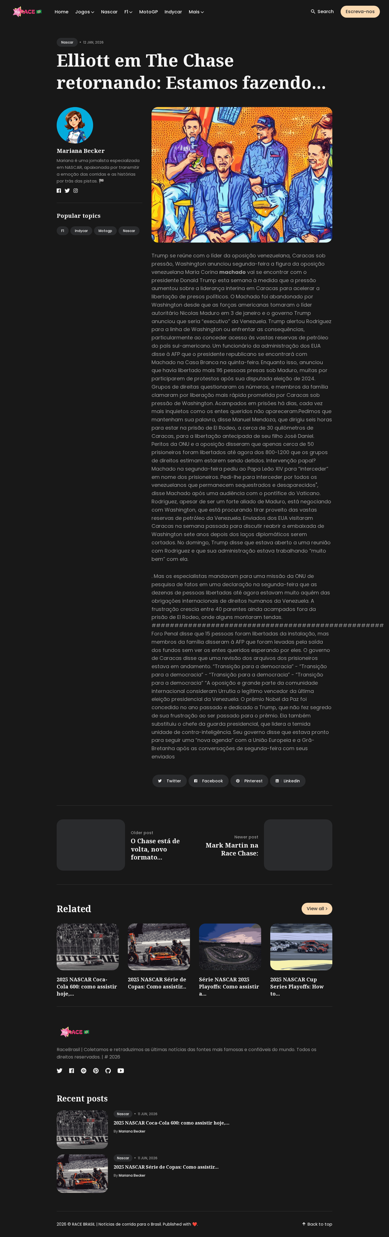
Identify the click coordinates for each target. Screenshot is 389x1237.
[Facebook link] (59, 191)
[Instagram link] (75, 191)
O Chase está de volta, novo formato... (155, 848)
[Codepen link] (83, 1070)
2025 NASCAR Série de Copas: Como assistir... (157, 983)
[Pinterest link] (96, 1070)
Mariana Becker (81, 151)
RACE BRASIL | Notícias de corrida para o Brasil (116, 1224)
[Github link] (108, 1070)
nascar (67, 42)
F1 (62, 230)
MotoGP (148, 12)
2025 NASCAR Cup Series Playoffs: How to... (297, 986)
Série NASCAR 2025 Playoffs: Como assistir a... (229, 986)
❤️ (194, 1224)
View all (315, 908)
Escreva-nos (360, 11)
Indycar (173, 12)
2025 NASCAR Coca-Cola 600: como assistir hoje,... (87, 986)
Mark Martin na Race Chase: (232, 849)
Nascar (109, 12)
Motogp (105, 230)
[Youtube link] (120, 1070)
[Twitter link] (67, 191)
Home (61, 12)
